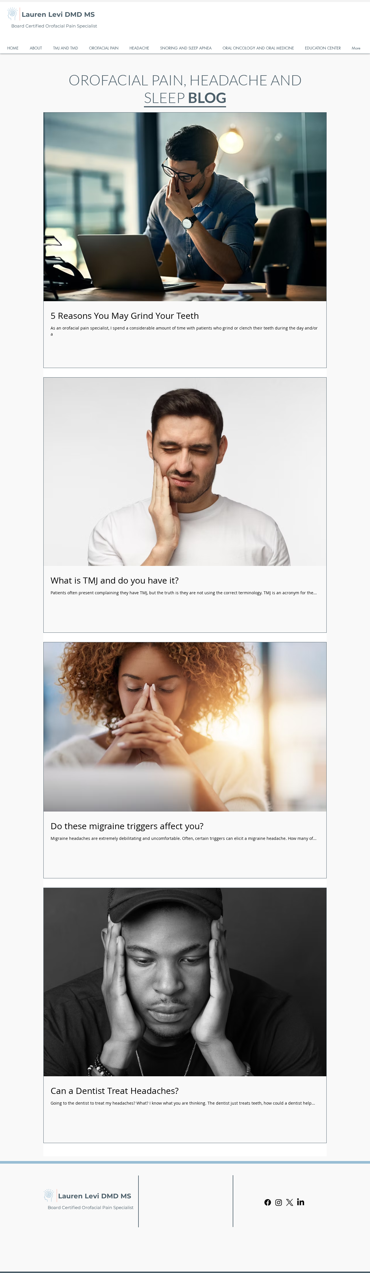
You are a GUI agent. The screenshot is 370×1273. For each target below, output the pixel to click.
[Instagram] (278, 1202)
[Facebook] (267, 1202)
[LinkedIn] (300, 1202)
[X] (289, 1202)
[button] (37, 48)
